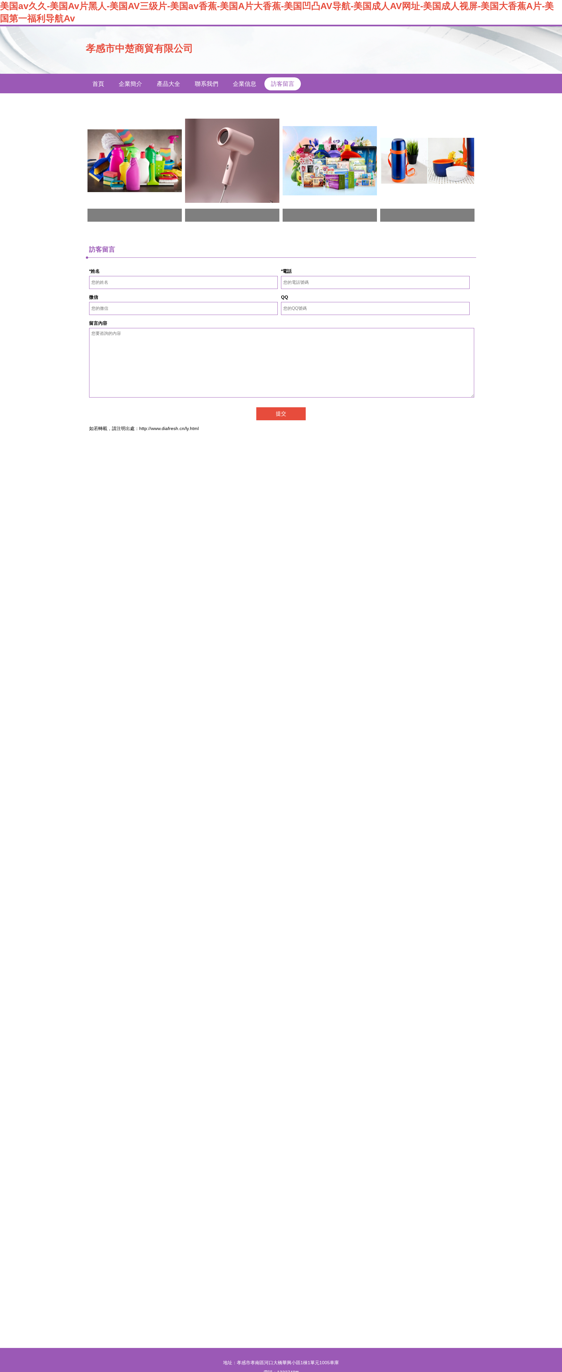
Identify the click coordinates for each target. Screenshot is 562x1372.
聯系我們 (206, 84)
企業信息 (244, 84)
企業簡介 (130, 84)
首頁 (98, 84)
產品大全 (168, 84)
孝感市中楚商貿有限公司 (139, 48)
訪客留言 (282, 84)
